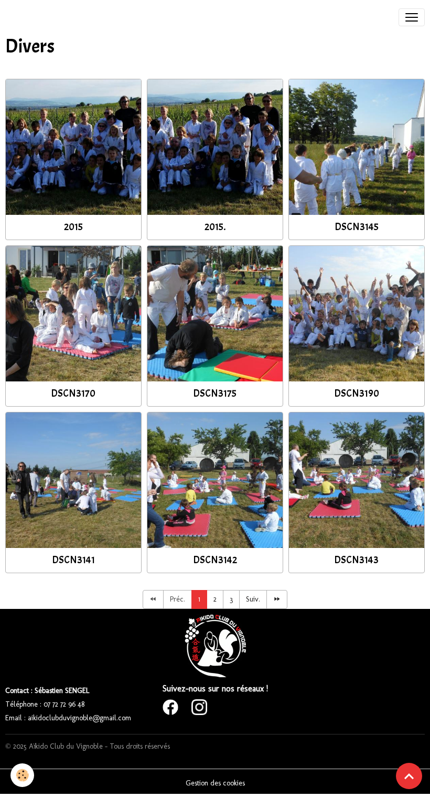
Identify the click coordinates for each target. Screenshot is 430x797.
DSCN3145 (357, 227)
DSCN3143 (356, 560)
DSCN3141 (73, 560)
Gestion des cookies (215, 783)
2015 (73, 227)
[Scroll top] (409, 776)
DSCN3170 (73, 393)
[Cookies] (22, 775)
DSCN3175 (214, 393)
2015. (215, 227)
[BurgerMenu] (412, 17)
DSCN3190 (356, 393)
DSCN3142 (215, 560)
